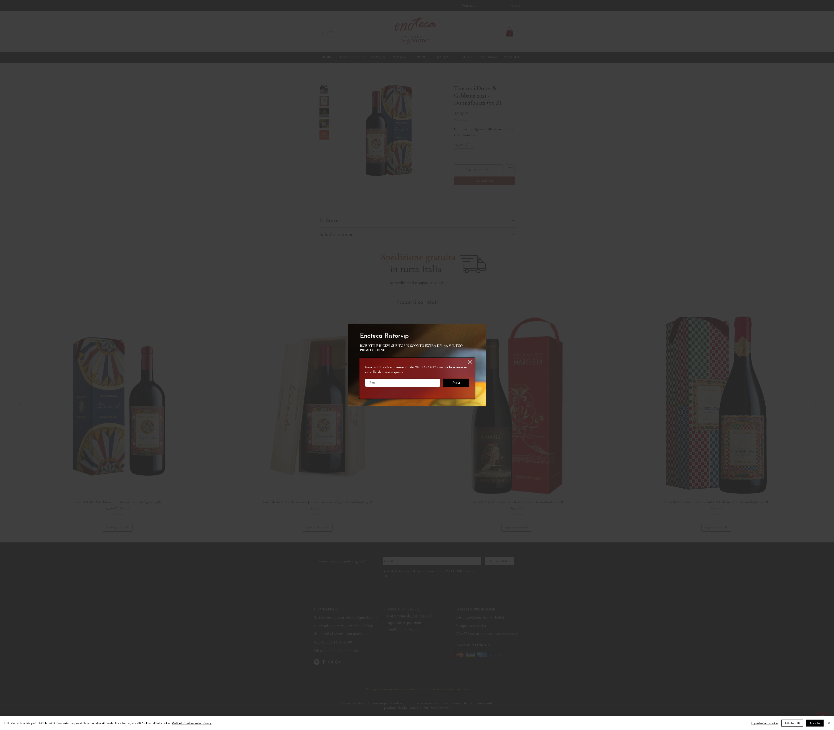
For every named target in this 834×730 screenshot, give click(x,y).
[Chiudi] (828, 723)
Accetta (815, 723)
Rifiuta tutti (792, 723)
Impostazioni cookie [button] (764, 723)
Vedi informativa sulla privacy (192, 723)
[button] (469, 362)
